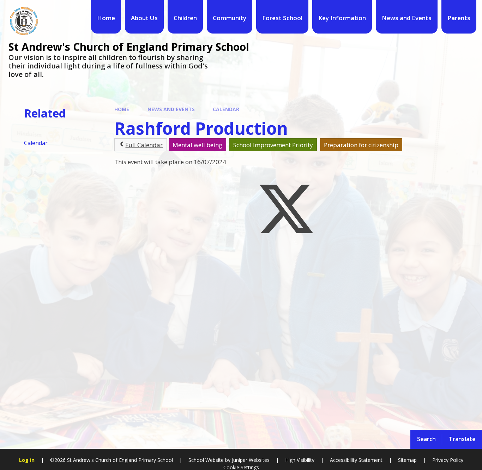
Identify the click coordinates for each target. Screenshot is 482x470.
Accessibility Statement (356, 460)
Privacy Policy (447, 460)
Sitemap (407, 460)
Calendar (226, 109)
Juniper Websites (250, 460)
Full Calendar (144, 145)
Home (121, 109)
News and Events (171, 109)
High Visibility (299, 460)
